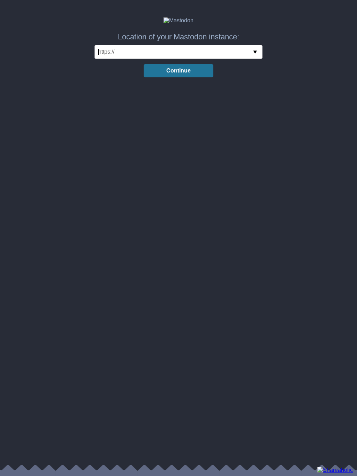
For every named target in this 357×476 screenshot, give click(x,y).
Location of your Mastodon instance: (178, 36)
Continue (178, 71)
